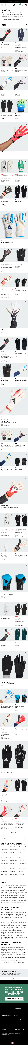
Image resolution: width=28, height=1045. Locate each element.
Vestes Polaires (22, 863)
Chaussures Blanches (13, 863)
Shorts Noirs (22, 871)
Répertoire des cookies (19, 1029)
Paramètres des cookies (7, 1026)
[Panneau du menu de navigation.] (2, 5)
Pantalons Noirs (14, 849)
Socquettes (12, 857)
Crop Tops (3, 855)
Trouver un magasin (18, 1019)
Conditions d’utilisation (7, 1038)
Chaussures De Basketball (22, 869)
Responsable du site (6, 1015)
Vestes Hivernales (21, 852)
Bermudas (3, 877)
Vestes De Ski (13, 868)
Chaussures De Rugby (22, 847)
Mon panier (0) (20, 982)
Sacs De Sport (4, 863)
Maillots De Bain (5, 866)
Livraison (4, 1007)
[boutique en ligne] (14, 5)
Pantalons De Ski (13, 871)
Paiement (16, 1015)
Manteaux (3, 846)
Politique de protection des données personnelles (8, 1034)
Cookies (4, 1029)
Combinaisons (4, 849)
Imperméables (13, 860)
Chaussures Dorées (13, 855)
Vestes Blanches (23, 866)
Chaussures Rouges (13, 874)
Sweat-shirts (4, 871)
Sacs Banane (4, 852)
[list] (12, 25)
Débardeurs (4, 860)
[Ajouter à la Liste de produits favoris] (12, 30)
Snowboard (3, 868)
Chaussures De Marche (22, 855)
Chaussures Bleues (13, 852)
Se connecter (8, 982)
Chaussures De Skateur (22, 849)
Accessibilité (17, 1033)
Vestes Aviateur (4, 857)
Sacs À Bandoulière (13, 877)
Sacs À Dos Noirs (21, 858)
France (16, 1043)
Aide (3, 1019)
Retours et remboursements (17, 1008)
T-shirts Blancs (13, 846)
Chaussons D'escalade (21, 860)
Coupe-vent (4, 874)
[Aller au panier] (25, 5)
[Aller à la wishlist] (5, 5)
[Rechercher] (22, 5)
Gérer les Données (18, 1026)
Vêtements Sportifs (12, 866)
